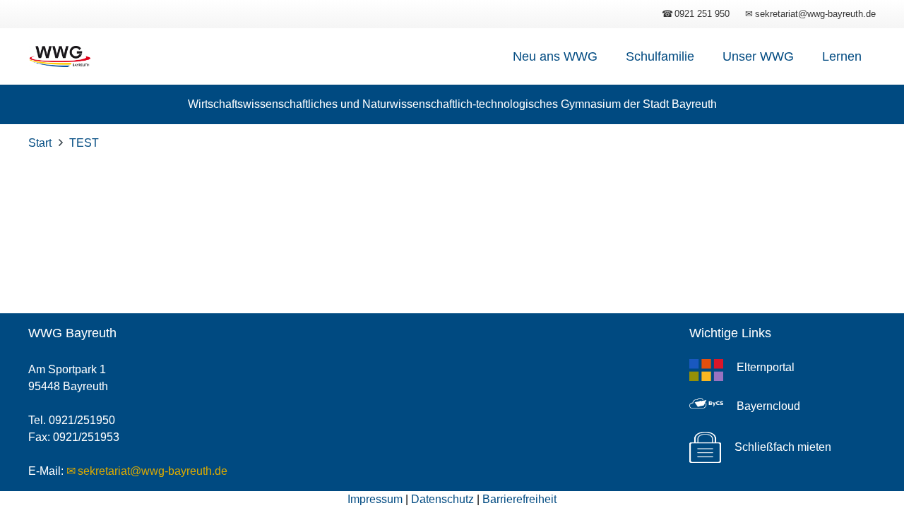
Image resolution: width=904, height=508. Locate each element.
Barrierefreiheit (519, 499)
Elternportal (766, 367)
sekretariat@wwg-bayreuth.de (152, 471)
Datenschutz (442, 499)
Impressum (375, 499)
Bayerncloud (768, 406)
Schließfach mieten (782, 447)
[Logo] (59, 56)
